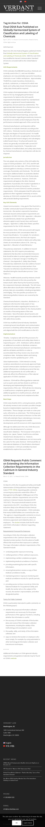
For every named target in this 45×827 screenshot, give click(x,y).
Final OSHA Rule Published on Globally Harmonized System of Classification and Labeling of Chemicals (21, 31)
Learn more (28, 823)
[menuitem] (21, 1)
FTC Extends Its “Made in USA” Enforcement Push (16, 769)
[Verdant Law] (18, 8)
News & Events (33, 39)
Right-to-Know (12, 42)
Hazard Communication (21, 39)
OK (17, 823)
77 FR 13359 (12, 490)
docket (17, 522)
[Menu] (38, 8)
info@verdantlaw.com (11, 809)
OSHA (5, 42)
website (13, 658)
